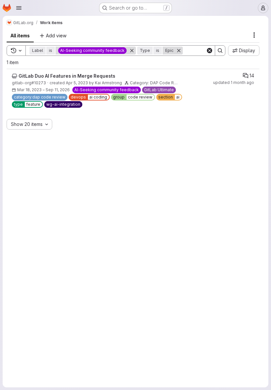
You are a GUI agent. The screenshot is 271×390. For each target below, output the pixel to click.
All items (20, 35)
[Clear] (209, 51)
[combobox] (29, 124)
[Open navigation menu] (19, 8)
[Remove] (132, 51)
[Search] (220, 50)
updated (233, 82)
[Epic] (14, 76)
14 (252, 75)
